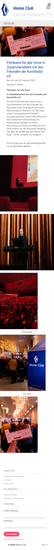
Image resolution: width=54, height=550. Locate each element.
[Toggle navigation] (48, 7)
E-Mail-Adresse (11, 510)
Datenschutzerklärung (14, 476)
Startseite (23, 14)
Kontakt (7, 480)
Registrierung (10, 494)
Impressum (9, 483)
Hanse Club (23, 8)
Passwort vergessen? (14, 498)
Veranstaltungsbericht (33, 14)
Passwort (8, 520)
